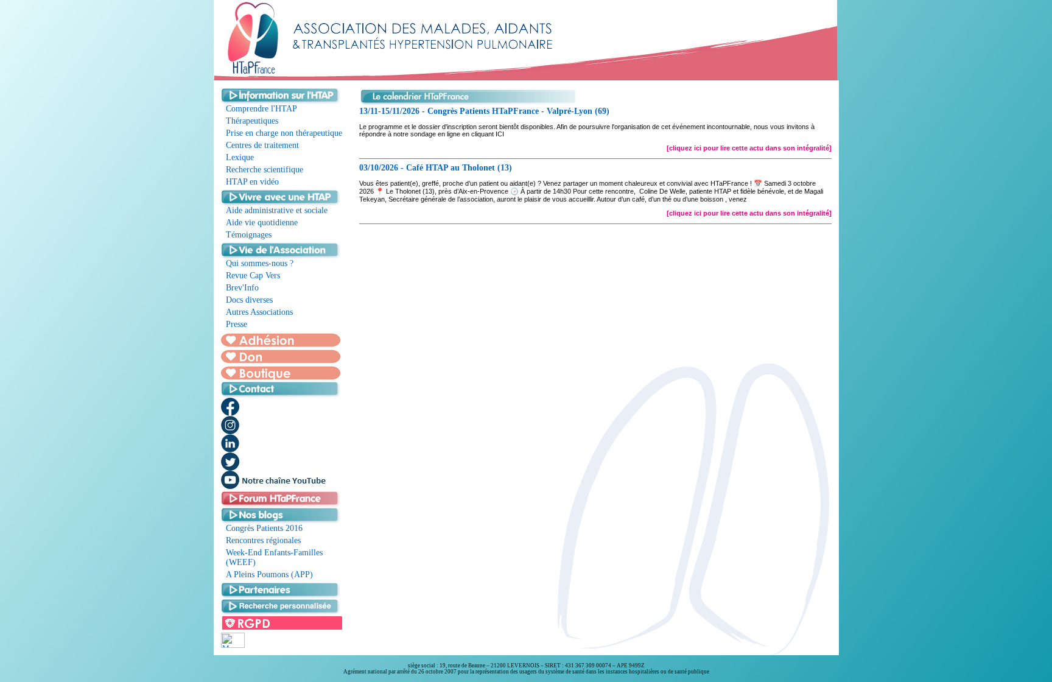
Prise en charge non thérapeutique (284, 133)
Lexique (240, 157)
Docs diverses (249, 299)
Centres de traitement (262, 145)
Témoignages (249, 234)
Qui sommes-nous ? (259, 263)
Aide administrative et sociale (277, 210)
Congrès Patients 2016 (264, 528)
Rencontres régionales (263, 540)
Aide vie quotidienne (262, 222)
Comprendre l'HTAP (261, 108)
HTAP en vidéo (252, 181)
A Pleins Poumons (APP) (269, 574)
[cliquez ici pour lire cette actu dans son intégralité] (749, 148)
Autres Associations (259, 312)
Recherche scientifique (264, 169)
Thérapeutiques (252, 120)
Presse (236, 324)
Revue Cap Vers (253, 275)
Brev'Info (242, 287)
